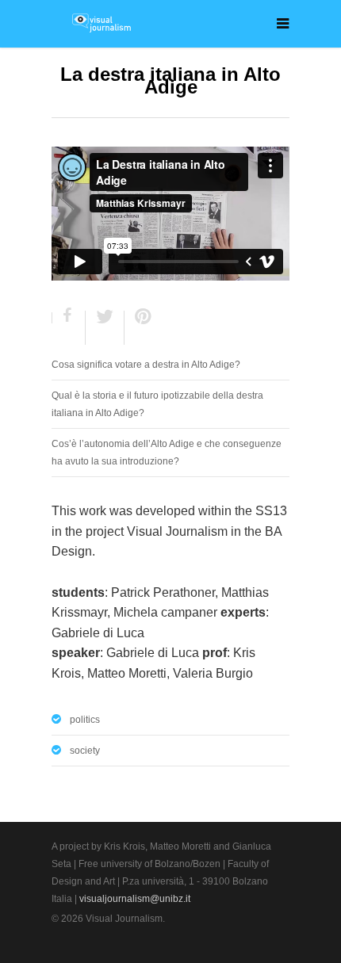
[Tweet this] (105, 328)
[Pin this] (140, 328)
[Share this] (69, 328)
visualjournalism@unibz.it (134, 898)
